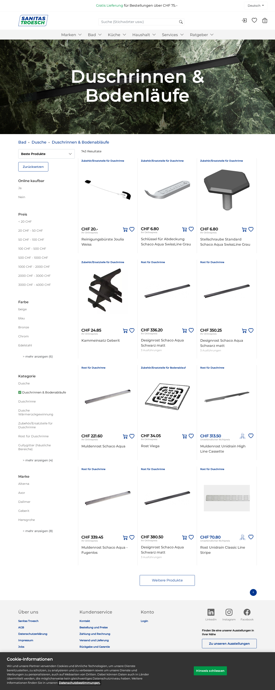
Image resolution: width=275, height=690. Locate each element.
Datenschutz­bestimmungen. (79, 682)
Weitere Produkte (167, 580)
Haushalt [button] (141, 34)
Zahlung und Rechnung (94, 633)
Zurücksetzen (33, 167)
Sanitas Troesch (28, 621)
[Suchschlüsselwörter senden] (181, 22)
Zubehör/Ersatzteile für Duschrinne (102, 160)
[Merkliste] (254, 20)
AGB (21, 627)
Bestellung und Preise (93, 627)
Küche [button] (114, 34)
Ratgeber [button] (199, 34)
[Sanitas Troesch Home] (33, 20)
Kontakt (84, 621)
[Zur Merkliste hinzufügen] (131, 229)
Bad (22, 142)
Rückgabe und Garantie (94, 646)
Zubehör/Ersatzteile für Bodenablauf (163, 367)
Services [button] (170, 34)
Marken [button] (69, 34)
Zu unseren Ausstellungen (229, 644)
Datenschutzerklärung (32, 633)
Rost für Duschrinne (153, 262)
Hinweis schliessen (210, 670)
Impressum (25, 640)
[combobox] (141, 21)
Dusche (39, 142)
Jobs (21, 646)
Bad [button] (92, 34)
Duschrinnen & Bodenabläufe (80, 142)
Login (144, 621)
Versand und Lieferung (94, 640)
